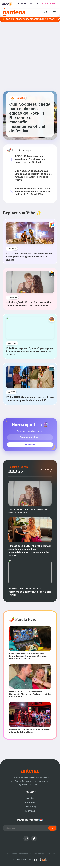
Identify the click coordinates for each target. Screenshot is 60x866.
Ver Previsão (30, 445)
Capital (22, 4)
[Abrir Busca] (46, 12)
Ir (52, 828)
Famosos (30, 802)
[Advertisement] (30, 56)
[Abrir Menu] (54, 12)
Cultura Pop (30, 806)
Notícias (30, 798)
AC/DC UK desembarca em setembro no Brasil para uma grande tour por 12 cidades (30, 159)
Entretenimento (50, 4)
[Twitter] (34, 838)
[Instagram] (26, 838)
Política (33, 4)
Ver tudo (44, 469)
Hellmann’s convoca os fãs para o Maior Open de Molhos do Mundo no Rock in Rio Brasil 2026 (33, 191)
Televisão (30, 811)
